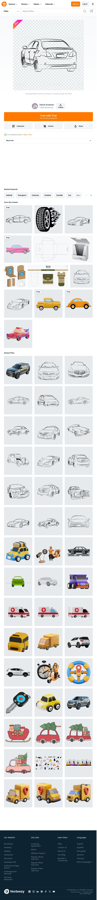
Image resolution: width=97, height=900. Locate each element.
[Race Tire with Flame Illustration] (48, 219)
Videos (36, 4)
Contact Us (61, 847)
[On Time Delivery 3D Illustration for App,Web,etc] (48, 672)
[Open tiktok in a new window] (46, 891)
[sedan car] (18, 219)
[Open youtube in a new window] (54, 891)
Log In (85, 4)
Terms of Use (74, 892)
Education (8, 858)
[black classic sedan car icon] (79, 551)
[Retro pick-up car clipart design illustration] (48, 304)
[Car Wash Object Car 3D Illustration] (79, 582)
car (69, 195)
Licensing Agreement (35, 845)
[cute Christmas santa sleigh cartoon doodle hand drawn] (18, 733)
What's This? (27, 135)
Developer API (10, 862)
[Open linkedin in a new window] (38, 891)
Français (78, 858)
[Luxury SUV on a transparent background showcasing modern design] (18, 370)
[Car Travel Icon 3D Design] (18, 551)
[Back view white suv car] (79, 642)
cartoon (35, 195)
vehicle (9, 195)
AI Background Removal (10, 872)
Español (78, 847)
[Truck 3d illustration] (48, 702)
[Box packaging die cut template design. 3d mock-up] (15, 276)
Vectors (12, 4)
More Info (10, 140)
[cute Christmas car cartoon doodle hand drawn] (48, 733)
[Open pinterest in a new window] (42, 891)
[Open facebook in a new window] (30, 891)
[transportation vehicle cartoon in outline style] (79, 219)
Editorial (49, 4)
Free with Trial (48, 116)
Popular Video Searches (36, 871)
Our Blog (60, 855)
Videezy (7, 851)
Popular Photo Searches (36, 866)
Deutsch (78, 855)
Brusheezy (8, 844)
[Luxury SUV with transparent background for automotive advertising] (79, 702)
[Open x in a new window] (50, 891)
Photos (24, 4)
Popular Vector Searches (37, 860)
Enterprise (8, 855)
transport (22, 195)
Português (79, 851)
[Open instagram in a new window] (34, 891)
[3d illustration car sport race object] (18, 334)
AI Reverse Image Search (10, 866)
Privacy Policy (86, 892)
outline (47, 195)
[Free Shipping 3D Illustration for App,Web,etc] (48, 551)
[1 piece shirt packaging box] (63, 249)
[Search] (84, 11)
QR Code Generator (8, 878)
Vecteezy (7, 847)
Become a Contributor (62, 859)
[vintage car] (17, 249)
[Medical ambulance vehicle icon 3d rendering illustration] (18, 612)
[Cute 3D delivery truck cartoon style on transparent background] (48, 642)
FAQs (59, 844)
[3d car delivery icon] (18, 793)
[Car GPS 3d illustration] (79, 672)
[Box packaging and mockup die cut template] (48, 276)
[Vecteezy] (4, 4)
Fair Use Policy (83, 893)
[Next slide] (87, 195)
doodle (59, 195)
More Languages (82, 862)
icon (78, 195)
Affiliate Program (34, 854)
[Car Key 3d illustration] (18, 702)
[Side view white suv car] (18, 672)
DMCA (33, 849)
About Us (60, 851)
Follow (60, 107)
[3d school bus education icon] (18, 642)
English (78, 844)
